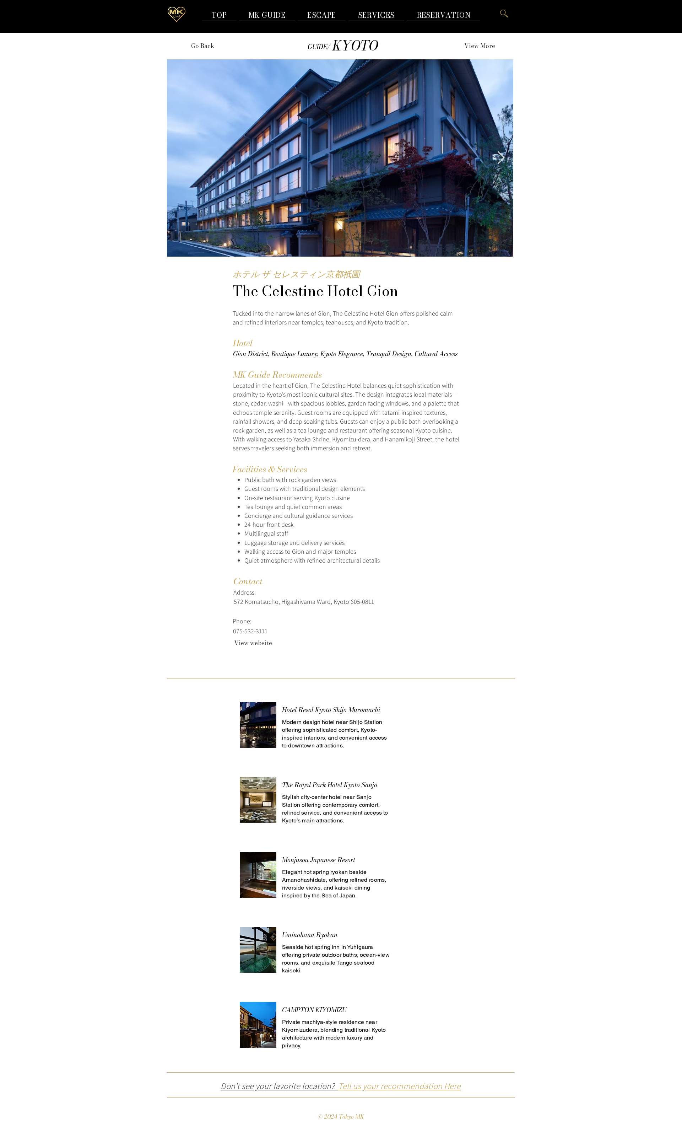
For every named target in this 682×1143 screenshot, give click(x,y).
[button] (443, 15)
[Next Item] (501, 158)
